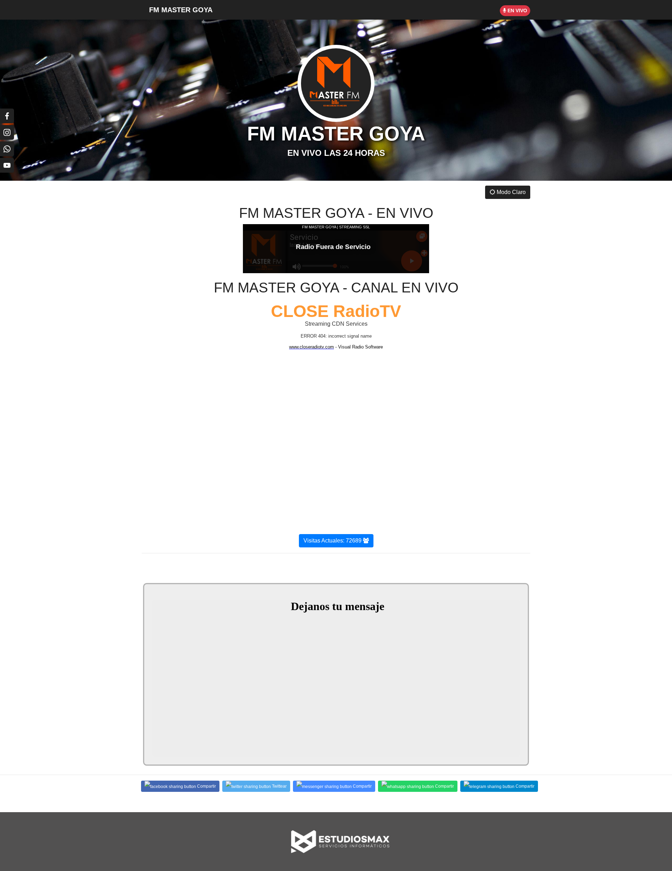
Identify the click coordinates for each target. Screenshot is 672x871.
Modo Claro (510, 192)
